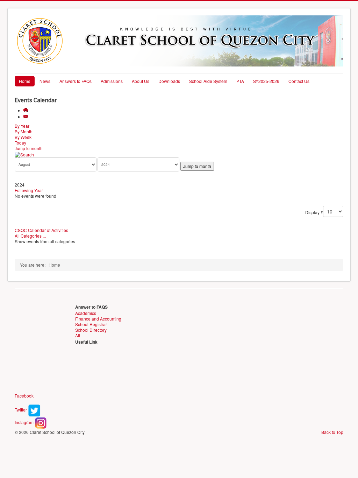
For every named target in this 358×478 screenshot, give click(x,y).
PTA (240, 81)
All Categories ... (30, 236)
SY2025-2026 (266, 81)
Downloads (169, 81)
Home (24, 81)
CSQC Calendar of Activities (41, 230)
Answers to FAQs (75, 81)
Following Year (29, 190)
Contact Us (298, 81)
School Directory (91, 330)
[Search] (24, 154)
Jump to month (29, 148)
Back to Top (332, 432)
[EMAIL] (26, 117)
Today (20, 143)
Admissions (112, 81)
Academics (85, 313)
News (45, 81)
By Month (24, 131)
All (77, 335)
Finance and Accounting (98, 319)
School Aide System (208, 81)
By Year (22, 126)
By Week (23, 137)
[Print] (26, 110)
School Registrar (91, 324)
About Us (140, 81)
